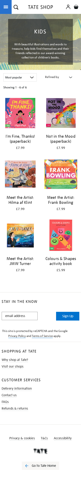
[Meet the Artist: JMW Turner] (20, 236)
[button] (16, 8)
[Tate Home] (40, 451)
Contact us (9, 395)
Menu (6, 6)
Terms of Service (42, 336)
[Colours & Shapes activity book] (61, 236)
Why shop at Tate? (15, 360)
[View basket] (76, 7)
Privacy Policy (17, 336)
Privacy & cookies (22, 438)
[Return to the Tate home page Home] (40, 7)
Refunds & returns (15, 408)
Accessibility (63, 438)
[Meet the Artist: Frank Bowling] (61, 175)
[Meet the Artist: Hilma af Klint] (20, 175)
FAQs (5, 402)
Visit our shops (12, 366)
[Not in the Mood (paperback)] (61, 114)
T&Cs (44, 438)
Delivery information (17, 388)
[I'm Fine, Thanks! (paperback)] (20, 114)
